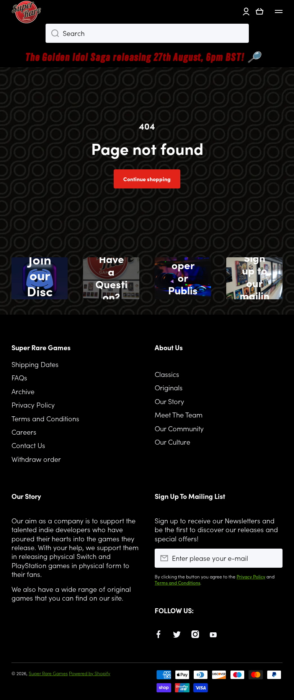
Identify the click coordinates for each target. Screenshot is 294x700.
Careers (23, 432)
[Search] (52, 33)
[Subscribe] (273, 558)
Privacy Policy (33, 404)
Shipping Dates (35, 364)
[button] (259, 11)
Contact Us (28, 445)
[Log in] (246, 11)
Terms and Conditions (45, 418)
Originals (169, 387)
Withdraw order (36, 458)
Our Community (179, 428)
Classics (167, 374)
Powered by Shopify (89, 673)
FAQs (19, 377)
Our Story (169, 401)
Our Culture (172, 441)
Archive (22, 391)
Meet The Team (179, 414)
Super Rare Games (48, 673)
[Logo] (26, 11)
